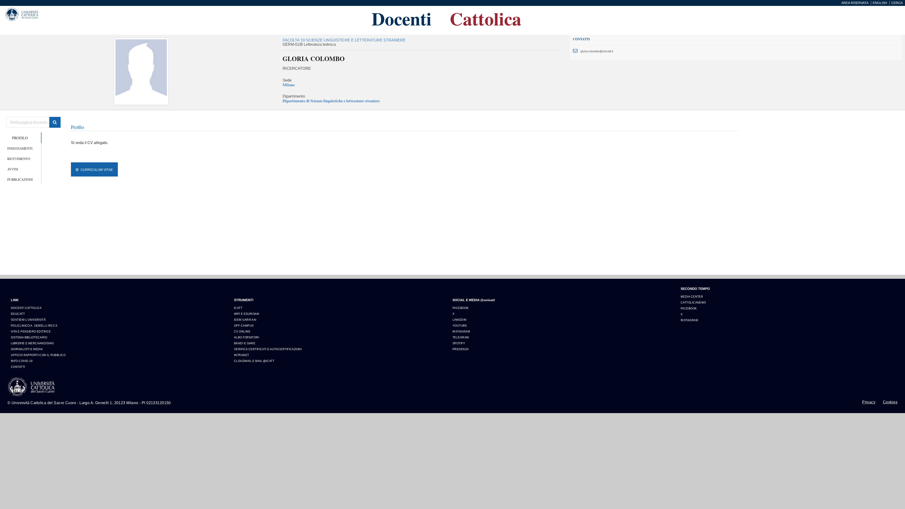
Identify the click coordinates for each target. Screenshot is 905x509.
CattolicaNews (693, 302)
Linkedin (459, 319)
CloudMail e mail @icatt (254, 360)
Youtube (459, 325)
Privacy (868, 402)
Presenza (460, 349)
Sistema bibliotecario (29, 337)
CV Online (242, 331)
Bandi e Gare (244, 343)
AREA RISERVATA (854, 3)
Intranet (241, 355)
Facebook (460, 307)
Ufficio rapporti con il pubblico (38, 355)
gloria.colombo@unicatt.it (596, 51)
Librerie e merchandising (32, 343)
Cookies (890, 402)
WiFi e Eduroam (246, 313)
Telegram (460, 337)
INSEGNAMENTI (20, 148)
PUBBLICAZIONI (20, 179)
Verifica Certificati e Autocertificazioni (268, 349)
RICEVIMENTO (18, 158)
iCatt (238, 307)
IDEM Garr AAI (245, 319)
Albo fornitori (246, 337)
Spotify (458, 343)
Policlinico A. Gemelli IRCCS (34, 325)
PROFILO (20, 137)
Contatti (18, 366)
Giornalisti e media (27, 349)
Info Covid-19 (22, 360)
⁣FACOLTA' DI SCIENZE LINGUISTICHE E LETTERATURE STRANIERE (344, 40)
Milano (289, 84)
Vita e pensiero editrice (31, 331)
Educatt (18, 313)
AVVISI (12, 169)
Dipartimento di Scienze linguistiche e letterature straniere (331, 101)
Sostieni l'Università (28, 319)
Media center (692, 296)
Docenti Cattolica (26, 307)
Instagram (461, 331)
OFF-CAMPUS (244, 325)
